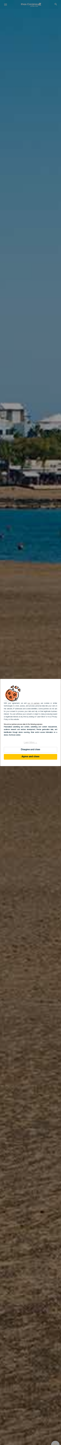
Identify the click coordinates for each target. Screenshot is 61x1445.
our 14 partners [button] (34, 703)
